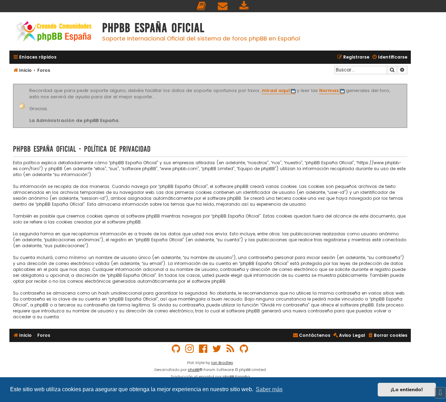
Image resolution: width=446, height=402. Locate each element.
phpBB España (236, 376)
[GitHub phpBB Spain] (176, 349)
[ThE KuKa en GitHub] (244, 349)
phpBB (193, 369)
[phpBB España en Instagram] (190, 349)
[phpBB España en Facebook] (203, 349)
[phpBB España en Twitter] (217, 349)
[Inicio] (54, 32)
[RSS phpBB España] (230, 349)
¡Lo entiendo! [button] (407, 389)
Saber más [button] (269, 389)
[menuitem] (201, 6)
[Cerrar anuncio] (406, 85)
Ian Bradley (222, 362)
